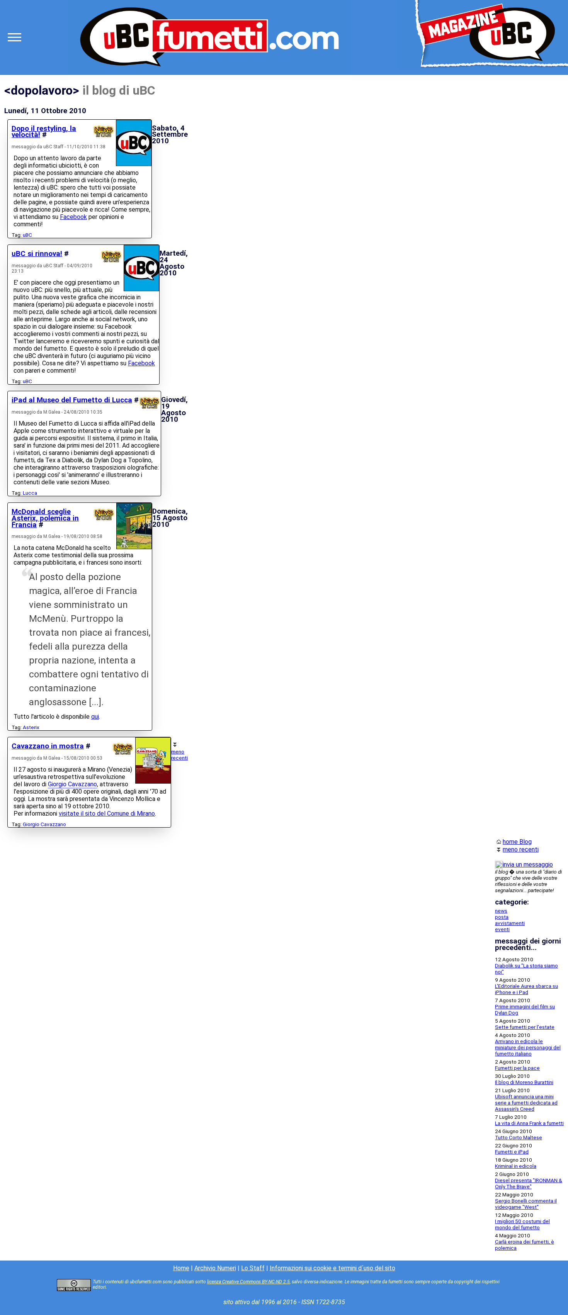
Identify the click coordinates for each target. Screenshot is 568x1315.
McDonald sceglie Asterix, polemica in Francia (45, 518)
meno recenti (179, 754)
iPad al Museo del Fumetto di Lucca (72, 400)
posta (501, 917)
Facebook (73, 217)
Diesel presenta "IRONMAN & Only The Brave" (528, 1183)
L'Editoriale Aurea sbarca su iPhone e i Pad (526, 989)
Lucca (30, 493)
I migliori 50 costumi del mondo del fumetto (522, 1224)
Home (181, 1268)
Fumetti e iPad (512, 1152)
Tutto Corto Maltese (518, 1137)
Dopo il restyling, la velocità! (44, 131)
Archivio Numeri (215, 1268)
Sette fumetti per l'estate (524, 1027)
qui (95, 716)
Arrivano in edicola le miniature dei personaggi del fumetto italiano (528, 1047)
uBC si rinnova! (37, 253)
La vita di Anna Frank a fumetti (529, 1123)
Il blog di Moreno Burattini (524, 1082)
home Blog (517, 841)
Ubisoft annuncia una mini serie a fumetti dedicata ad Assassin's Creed (526, 1102)
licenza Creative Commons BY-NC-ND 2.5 (248, 1281)
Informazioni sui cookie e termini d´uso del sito (332, 1268)
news (501, 911)
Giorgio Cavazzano (72, 784)
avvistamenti (510, 923)
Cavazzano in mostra (48, 746)
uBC (27, 235)
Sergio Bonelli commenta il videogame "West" (526, 1204)
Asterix (31, 727)
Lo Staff (253, 1268)
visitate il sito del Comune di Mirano (107, 813)
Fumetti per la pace (517, 1068)
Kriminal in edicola (515, 1166)
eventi (502, 929)
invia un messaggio (528, 864)
